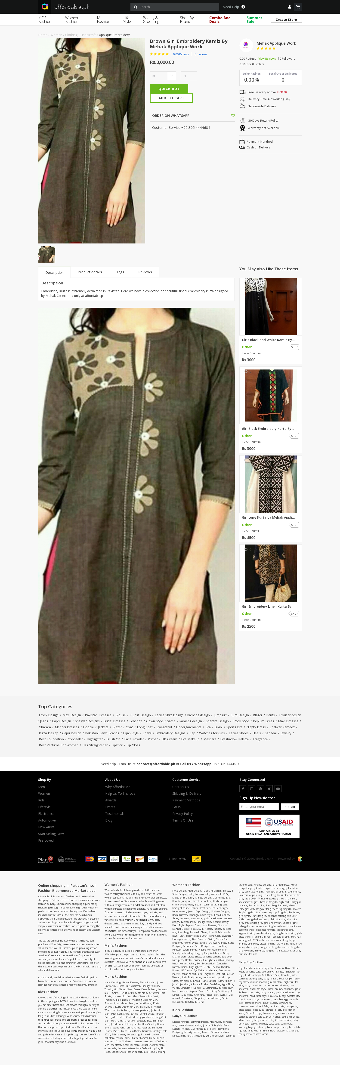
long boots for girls (285, 933)
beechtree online (202, 901)
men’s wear (69, 944)
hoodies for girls (268, 902)
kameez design (198, 715)
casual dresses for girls (189, 1025)
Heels (257, 733)
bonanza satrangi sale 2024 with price (138, 1048)
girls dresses (46, 1019)
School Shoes (119, 1051)
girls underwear (272, 922)
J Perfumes (117, 1024)
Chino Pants (133, 1027)
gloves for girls (267, 943)
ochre (265, 1034)
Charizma (187, 998)
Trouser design (290, 715)
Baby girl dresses (199, 1021)
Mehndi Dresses (67, 727)
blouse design (279, 888)
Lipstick (117, 745)
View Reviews (267, 59)
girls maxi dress (281, 884)
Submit (290, 807)
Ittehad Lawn (213, 998)
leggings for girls (277, 912)
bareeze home (179, 967)
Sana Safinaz (209, 980)
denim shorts (277, 1006)
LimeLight (186, 987)
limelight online (150, 986)
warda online (219, 949)
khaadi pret (212, 994)
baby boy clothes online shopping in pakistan (269, 980)
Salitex (197, 987)
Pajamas (146, 1027)
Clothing (71, 35)
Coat (129, 727)
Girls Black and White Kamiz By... (268, 340)
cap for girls (283, 943)
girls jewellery (246, 950)
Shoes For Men (131, 1045)
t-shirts (153, 912)
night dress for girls (268, 895)
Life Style (127, 19)
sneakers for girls (265, 933)
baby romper (270, 978)
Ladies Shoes (239, 733)
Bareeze (202, 939)
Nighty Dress (256, 727)
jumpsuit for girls (212, 1025)
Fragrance (260, 739)
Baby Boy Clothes (251, 962)
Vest (156, 996)
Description (54, 272)
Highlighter (95, 739)
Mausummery (209, 987)
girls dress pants (260, 919)
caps (151, 961)
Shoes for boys (253, 1013)
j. (181, 994)
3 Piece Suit (123, 986)
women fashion (91, 944)
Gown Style (154, 721)
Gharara (45, 727)
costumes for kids (248, 954)
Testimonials (114, 813)
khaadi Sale (215, 932)
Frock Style (241, 721)
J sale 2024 (146, 1006)
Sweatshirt (164, 727)
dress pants (245, 1009)
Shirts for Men (147, 982)
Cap (192, 733)
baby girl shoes (246, 929)
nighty (149, 934)
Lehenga (135, 721)
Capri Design (61, 721)
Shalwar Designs (87, 721)
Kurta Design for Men (126, 1006)
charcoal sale (122, 1038)
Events (110, 807)
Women (56, 35)
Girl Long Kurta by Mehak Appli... (268, 517)
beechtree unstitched (183, 963)
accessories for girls (281, 940)
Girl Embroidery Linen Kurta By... (268, 606)
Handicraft (88, 35)
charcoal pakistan (140, 1010)
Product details (90, 272)
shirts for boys (261, 968)
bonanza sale (202, 894)
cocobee (280, 1030)
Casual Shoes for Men (152, 1045)
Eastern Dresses (210, 1032)
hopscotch (294, 1027)
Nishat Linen (225, 980)
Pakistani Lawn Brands (102, 733)
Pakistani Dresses (98, 715)
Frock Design (49, 715)
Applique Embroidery (114, 35)
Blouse (120, 715)
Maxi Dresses (288, 721)
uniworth (110, 986)
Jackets (103, 727)
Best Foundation (51, 739)
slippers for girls (285, 929)
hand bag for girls (264, 950)
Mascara (209, 739)
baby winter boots (263, 1020)
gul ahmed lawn (125, 1003)
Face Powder (134, 739)
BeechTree (215, 984)
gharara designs (196, 1035)
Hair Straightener (95, 745)
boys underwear (263, 999)
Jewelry (286, 733)
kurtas (108, 916)
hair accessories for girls (288, 950)
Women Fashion (71, 19)
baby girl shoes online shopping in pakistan (262, 926)
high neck (284, 902)
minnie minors (267, 1030)
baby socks (286, 1023)
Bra (208, 727)
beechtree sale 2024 (196, 935)
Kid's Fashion (182, 1010)
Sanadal (271, 733)
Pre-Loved (46, 840)
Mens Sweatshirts (142, 996)
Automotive (47, 820)
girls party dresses (191, 1032)
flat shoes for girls (265, 929)
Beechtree (204, 908)
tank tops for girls (254, 891)
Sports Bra (234, 727)
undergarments (134, 934)
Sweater (140, 1020)
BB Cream (169, 739)
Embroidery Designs (170, 733)
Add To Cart (171, 97)
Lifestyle (44, 807)
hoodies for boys (258, 995)
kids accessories (283, 1020)
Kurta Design (48, 733)
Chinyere (199, 994)
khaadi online (221, 915)
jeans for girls (259, 915)
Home (42, 35)
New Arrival (46, 827)
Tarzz (202, 991)
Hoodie (88, 727)
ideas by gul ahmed (143, 1017)
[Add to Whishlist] (233, 115)
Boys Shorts (285, 1002)
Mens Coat (125, 1017)
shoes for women (115, 938)
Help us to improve (120, 793)
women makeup (131, 927)
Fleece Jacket (111, 1017)
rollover (257, 1034)
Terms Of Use (182, 820)
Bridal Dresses (114, 721)
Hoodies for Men (120, 1010)
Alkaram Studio (199, 984)
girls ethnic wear (53, 1034)
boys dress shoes (290, 1016)
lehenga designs (262, 884)
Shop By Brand (187, 19)
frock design (62, 1019)
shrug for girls (283, 909)
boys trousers (246, 999)
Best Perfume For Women (58, 745)
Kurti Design (240, 715)
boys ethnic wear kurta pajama (83, 1030)
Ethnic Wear (118, 1034)
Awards (110, 800)
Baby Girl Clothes (184, 1016)
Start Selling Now (51, 833)
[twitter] (269, 788)
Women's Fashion (186, 885)
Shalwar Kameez (282, 727)
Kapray (193, 991)
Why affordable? (117, 786)
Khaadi (176, 901)
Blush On (113, 739)
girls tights (244, 915)
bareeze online (218, 946)
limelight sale (123, 999)
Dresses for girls (180, 1021)
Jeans (44, 721)
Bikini (219, 727)
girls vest (249, 909)
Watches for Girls (212, 733)
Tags (120, 272)
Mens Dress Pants (130, 1031)
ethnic (134, 1013)
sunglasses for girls (270, 947)
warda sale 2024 (219, 894)
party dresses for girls (84, 1019)
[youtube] (278, 788)
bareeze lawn (226, 987)
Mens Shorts (148, 1024)
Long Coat (145, 727)
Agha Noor (227, 984)
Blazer (257, 715)
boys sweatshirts (290, 995)
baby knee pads (258, 1023)
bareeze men (179, 911)
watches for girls (290, 947)
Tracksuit (109, 999)
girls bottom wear (257, 912)
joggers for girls (246, 933)
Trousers (146, 1031)
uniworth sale (143, 1003)
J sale (160, 982)
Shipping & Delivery (186, 793)
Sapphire (199, 998)
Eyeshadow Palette (234, 739)
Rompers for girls (274, 891)
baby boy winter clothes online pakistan (266, 985)
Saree (171, 721)
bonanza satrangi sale (123, 1020)
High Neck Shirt (120, 1013)
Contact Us (180, 786)
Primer (153, 739)
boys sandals (269, 1013)
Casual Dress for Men (144, 989)
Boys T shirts (245, 968)
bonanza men (140, 1041)
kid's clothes (50, 1008)
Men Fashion (103, 19)
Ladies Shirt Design (169, 715)
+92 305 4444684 (226, 764)
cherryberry (245, 1034)
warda (223, 994)
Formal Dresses (130, 982)
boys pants (291, 1006)
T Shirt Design (140, 715)
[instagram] (251, 788)
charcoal (135, 986)
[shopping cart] (298, 7)
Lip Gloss (133, 745)
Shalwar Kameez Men (142, 1038)
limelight (160, 1013)
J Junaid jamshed (261, 936)
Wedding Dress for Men (144, 999)
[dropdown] (290, 7)
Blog (108, 820)
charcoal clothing (122, 996)
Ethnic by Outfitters (218, 991)
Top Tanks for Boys (280, 968)
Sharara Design (217, 721)
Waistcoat (116, 1045)
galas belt (274, 1023)
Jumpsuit (220, 715)
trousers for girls (253, 922)
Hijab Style (131, 733)
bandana (141, 961)
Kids (41, 800)
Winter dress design (268, 898)
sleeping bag (245, 1027)
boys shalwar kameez (273, 971)
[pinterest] (260, 788)
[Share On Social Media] (228, 115)
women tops (140, 912)
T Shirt (114, 992)
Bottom (128, 1024)
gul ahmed (144, 1034)
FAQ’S (176, 807)
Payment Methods (186, 800)
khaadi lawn (179, 956)
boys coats (254, 992)
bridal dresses (141, 905)
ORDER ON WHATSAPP (170, 115)
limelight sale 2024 (213, 960)
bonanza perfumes (137, 1051)
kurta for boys (252, 975)
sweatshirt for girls (248, 902)
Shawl (147, 733)
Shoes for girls (290, 922)
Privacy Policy (182, 813)
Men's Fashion (116, 976)
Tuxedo (108, 989)
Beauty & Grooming (151, 19)
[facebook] (242, 788)
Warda (175, 987)
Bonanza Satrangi (194, 1001)
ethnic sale (110, 1048)
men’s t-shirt (143, 958)
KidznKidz (215, 1021)
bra (156, 934)
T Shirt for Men (128, 992)
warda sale (196, 918)
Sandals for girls (280, 936)
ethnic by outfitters (148, 992)
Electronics (46, 813)
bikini (162, 934)
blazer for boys (257, 989)
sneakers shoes (286, 1013)
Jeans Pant (119, 1027)
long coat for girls (265, 909)
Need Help (231, 7)
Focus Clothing (157, 1051)
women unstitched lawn (139, 919)
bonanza (131, 1034)
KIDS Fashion (44, 19)
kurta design (263, 888)
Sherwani (110, 1003)
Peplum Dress (263, 721)
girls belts (253, 943)
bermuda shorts (252, 1002)
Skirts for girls (277, 919)
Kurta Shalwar (123, 1041)
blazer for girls (256, 905)
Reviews (145, 272)
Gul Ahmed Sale (123, 989)
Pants (270, 715)
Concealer (75, 739)
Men (41, 786)
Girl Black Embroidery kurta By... (268, 429)
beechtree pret (180, 991)
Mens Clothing (113, 982)
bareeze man (188, 921)
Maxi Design (71, 715)
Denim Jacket (146, 1013)
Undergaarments (188, 727)
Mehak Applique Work (276, 43)
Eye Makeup (190, 739)
